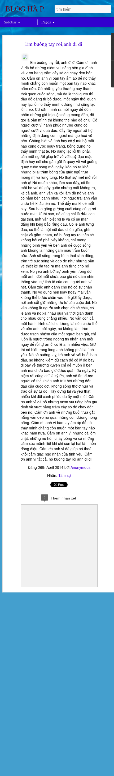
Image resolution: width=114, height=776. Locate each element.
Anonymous (80, 467)
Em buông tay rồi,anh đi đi (53, 43)
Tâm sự (64, 475)
